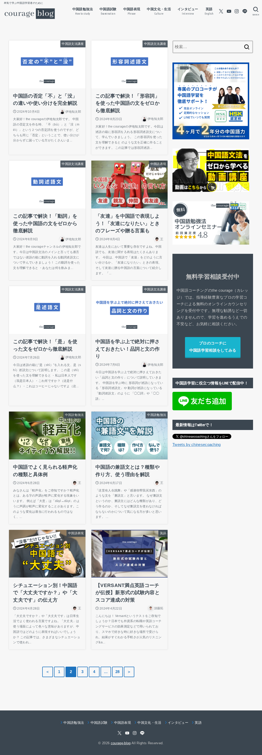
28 (117, 672)
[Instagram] (236, 11)
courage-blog (121, 743)
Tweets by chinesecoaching (196, 445)
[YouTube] (229, 11)
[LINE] (244, 11)
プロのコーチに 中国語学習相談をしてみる (212, 346)
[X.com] (221, 11)
